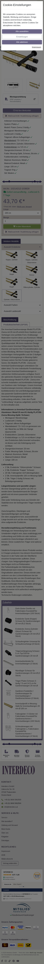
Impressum (36, 47)
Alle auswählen (22, 31)
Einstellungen (22, 37)
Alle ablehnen (22, 42)
